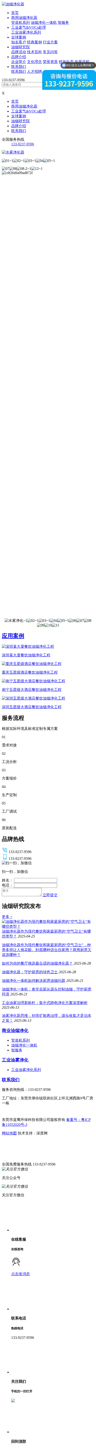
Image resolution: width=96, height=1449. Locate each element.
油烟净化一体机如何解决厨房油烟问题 (33, 981)
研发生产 (66, 62)
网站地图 (9, 1133)
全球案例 (18, 37)
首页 (15, 13)
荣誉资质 (50, 62)
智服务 (63, 22)
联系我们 (18, 67)
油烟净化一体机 (44, 22)
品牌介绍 (18, 57)
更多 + (7, 917)
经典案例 (34, 42)
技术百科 (34, 52)
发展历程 (82, 62)
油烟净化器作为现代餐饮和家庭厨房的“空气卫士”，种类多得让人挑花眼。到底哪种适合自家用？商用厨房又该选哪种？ (46, 950)
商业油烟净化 (15, 1030)
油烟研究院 (20, 47)
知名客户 (18, 42)
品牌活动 (18, 52)
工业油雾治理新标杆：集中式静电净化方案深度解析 (45, 1003)
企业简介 (18, 62)
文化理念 (34, 62)
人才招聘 (34, 72)
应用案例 (13, 636)
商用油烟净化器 (24, 18)
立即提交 (50, 895)
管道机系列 (20, 22)
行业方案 (50, 42)
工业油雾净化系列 (26, 32)
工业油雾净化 (15, 1059)
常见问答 (50, 52)
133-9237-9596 (22, 144)
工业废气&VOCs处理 (28, 27)
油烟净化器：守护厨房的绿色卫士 (30, 972)
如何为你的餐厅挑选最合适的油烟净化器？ (37, 963)
